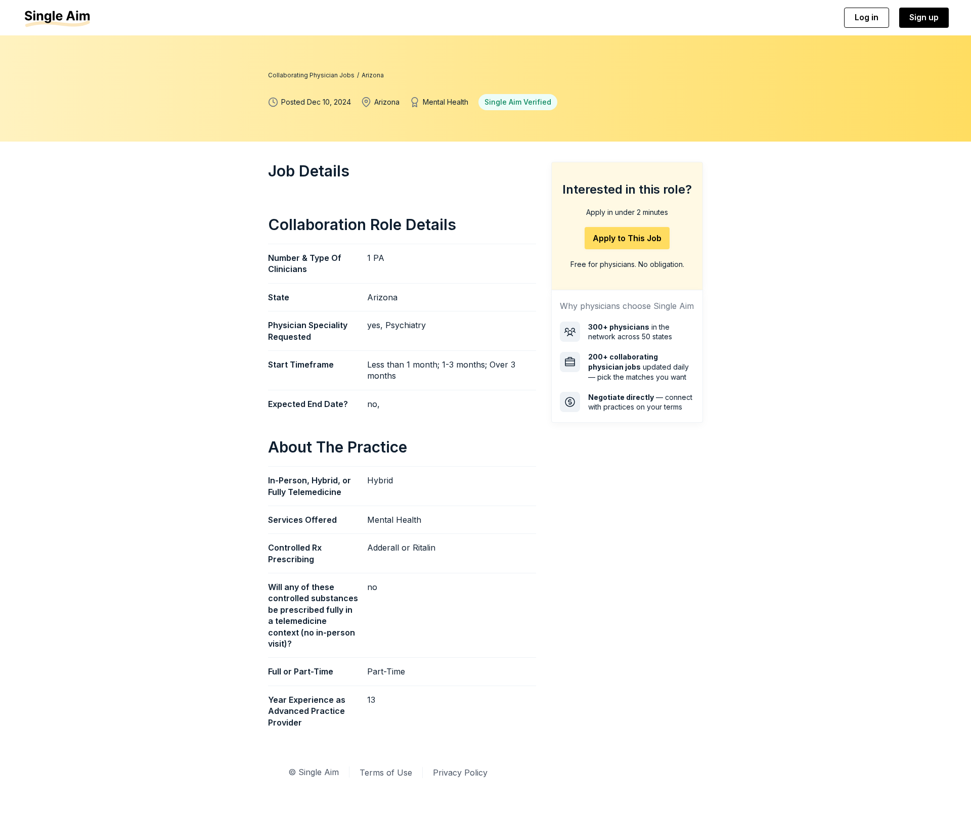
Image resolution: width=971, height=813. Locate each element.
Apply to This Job (627, 238)
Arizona (373, 75)
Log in (866, 17)
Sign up (924, 17)
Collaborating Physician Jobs (311, 75)
